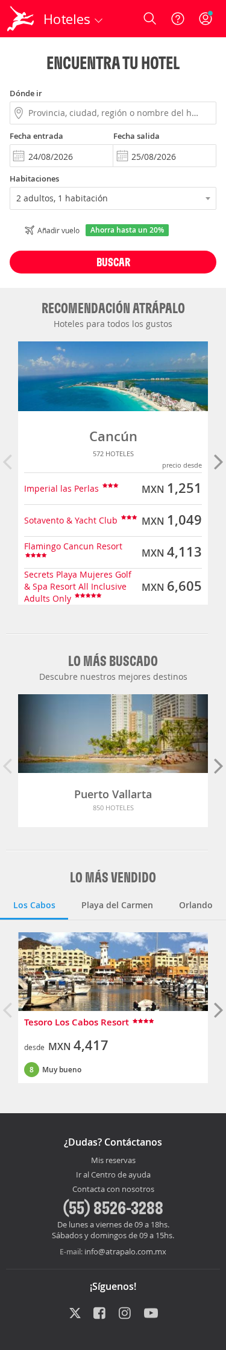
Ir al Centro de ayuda (113, 1175)
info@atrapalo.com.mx (125, 1251)
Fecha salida (136, 135)
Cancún (113, 436)
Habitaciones (34, 178)
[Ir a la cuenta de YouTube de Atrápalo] (151, 1314)
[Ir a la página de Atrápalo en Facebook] (100, 1314)
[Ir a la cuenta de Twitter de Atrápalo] (75, 1314)
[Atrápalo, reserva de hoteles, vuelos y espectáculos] (20, 18)
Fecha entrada (36, 135)
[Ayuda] (178, 18)
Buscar (113, 261)
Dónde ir (26, 93)
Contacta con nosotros (113, 1189)
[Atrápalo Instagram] (126, 1314)
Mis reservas (113, 1160)
